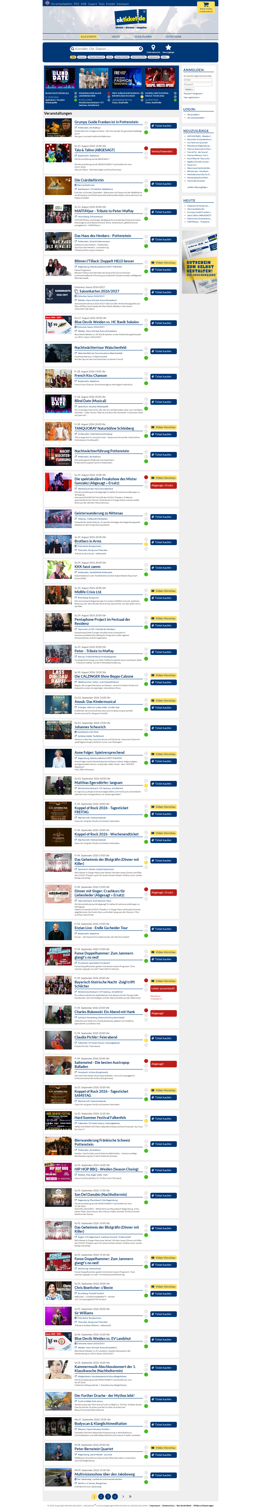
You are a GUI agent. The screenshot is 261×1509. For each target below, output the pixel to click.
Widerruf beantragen (204, 1505)
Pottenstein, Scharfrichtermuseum (94, 241)
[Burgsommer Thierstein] (76, 550)
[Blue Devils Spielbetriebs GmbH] (76, 300)
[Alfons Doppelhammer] (76, 963)
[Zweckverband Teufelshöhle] (76, 572)
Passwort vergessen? (193, 93)
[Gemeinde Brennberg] (76, 597)
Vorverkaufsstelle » (196, 117)
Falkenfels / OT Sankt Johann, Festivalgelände (99, 1042)
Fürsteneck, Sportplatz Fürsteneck (94, 963)
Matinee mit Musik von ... (198, 205)
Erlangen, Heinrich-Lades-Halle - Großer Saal (98, 707)
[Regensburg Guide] (76, 1200)
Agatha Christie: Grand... (198, 161)
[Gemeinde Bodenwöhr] (76, 155)
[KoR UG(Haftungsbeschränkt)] (76, 817)
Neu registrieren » (192, 97)
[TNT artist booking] (76, 434)
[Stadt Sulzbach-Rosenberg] (76, 1017)
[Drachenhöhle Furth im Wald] (76, 1401)
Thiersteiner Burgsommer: (89, 546)
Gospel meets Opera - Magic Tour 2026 (157, 94)
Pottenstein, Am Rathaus (89, 127)
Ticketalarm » (156, 998)
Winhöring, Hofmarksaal (89, 1268)
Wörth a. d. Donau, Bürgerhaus (92, 1483)
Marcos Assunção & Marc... (200, 149)
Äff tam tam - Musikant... (198, 171)
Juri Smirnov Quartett (197, 142)
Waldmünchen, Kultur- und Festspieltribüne (98, 682)
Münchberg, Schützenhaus (90, 216)
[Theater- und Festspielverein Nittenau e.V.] (76, 518)
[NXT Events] (76, 1174)
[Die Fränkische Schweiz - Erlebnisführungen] (76, 127)
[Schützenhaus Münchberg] (76, 216)
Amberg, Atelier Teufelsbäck (91, 736)
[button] (189, 89)
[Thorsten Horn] (76, 1072)
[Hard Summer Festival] (76, 1042)
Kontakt (110, 3)
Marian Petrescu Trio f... (198, 155)
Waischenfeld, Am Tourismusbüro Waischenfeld (100, 353)
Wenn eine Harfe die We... (199, 168)
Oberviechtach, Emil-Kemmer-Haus (94, 900)
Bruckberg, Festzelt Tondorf (91, 1293)
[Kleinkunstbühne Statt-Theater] (76, 266)
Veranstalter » (193, 114)
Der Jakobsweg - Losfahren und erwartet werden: (100, 1479)
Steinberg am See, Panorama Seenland (95, 488)
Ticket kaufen (163, 125)
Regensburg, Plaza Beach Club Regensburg (98, 1200)
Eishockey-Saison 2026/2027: (91, 296)
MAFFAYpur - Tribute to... (199, 221)
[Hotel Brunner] (76, 736)
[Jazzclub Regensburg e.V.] (76, 1454)
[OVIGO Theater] (76, 406)
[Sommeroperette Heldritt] (76, 189)
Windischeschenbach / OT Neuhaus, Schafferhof (100, 788)
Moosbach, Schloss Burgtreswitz (93, 1072)
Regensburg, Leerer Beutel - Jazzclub (95, 1454)
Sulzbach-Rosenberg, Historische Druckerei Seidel (101, 1017)
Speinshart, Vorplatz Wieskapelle (93, 406)
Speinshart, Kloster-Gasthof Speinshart (96, 869)
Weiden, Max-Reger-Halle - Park (93, 1174)
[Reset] (140, 49)
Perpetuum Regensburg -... (199, 145)
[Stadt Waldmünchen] (76, 682)
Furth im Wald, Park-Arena (90, 1401)
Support (92, 3)
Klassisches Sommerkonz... (199, 218)
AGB (83, 3)
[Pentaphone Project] (76, 629)
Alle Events (88, 36)
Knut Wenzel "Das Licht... (199, 158)
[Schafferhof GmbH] (76, 788)
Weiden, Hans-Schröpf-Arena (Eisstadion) (97, 300)
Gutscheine (173, 36)
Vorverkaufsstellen (61, 3)
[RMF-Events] (76, 707)
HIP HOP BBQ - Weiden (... (199, 136)
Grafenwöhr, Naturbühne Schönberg (95, 434)
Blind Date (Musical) (57, 93)
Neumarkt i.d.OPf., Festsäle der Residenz (96, 629)
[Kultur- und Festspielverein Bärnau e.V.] (76, 656)
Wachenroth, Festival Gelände (92, 817)
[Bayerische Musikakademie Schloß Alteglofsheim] (76, 1376)
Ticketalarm (142, 36)
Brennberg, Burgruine (88, 597)
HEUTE (116, 36)
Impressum (122, 3)
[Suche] (72, 49)
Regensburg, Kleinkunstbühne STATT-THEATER (100, 266)
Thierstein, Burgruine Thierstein (93, 550)
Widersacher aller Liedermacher (90, 94)
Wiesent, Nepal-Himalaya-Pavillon (94, 1429)
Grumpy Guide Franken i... (199, 212)
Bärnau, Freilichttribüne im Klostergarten (97, 656)
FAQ (76, 3)
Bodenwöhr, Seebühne (88, 155)
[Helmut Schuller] (76, 1483)
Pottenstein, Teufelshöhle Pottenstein (95, 572)
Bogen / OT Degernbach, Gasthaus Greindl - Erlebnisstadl (104, 1237)
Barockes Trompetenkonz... (200, 139)
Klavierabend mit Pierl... (198, 177)
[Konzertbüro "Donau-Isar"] (76, 1293)
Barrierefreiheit (184, 1505)
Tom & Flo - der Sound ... (198, 152)
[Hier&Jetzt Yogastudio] (76, 1429)
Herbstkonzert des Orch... (199, 174)
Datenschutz (168, 1505)
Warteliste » (155, 996)
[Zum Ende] (130, 1496)
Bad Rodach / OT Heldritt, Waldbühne (95, 189)
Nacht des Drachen (196, 180)
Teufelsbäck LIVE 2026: (88, 732)
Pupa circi (192, 165)
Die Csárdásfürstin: (86, 185)
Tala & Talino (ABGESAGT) (199, 215)
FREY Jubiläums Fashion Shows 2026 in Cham (125, 94)
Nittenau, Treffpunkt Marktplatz (93, 518)
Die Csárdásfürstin (196, 209)
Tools (101, 3)
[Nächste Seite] (123, 1496)
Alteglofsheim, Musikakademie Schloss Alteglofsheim (102, 1376)
